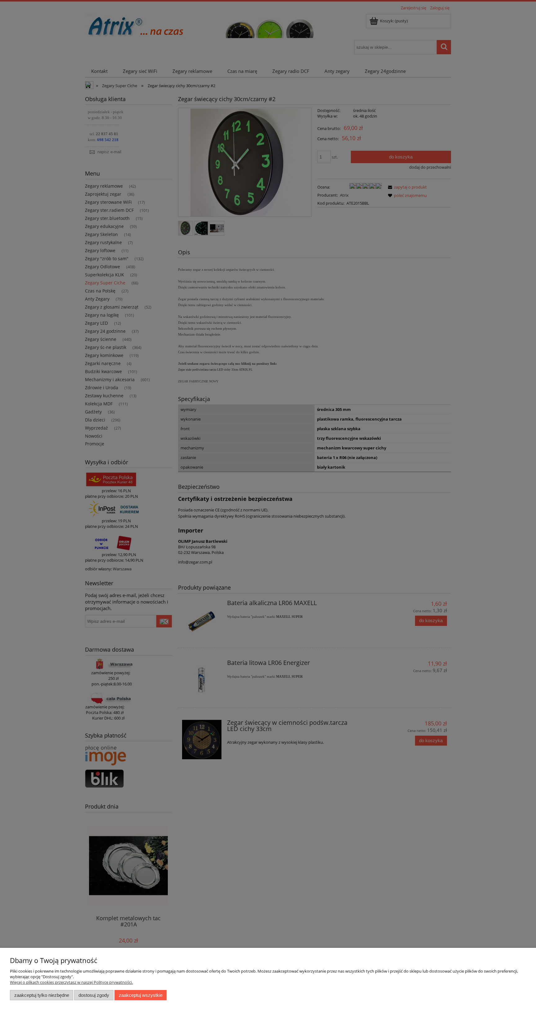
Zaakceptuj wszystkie (141, 995)
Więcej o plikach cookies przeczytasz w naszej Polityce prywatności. (71, 982)
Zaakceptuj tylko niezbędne (41, 995)
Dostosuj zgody (93, 995)
